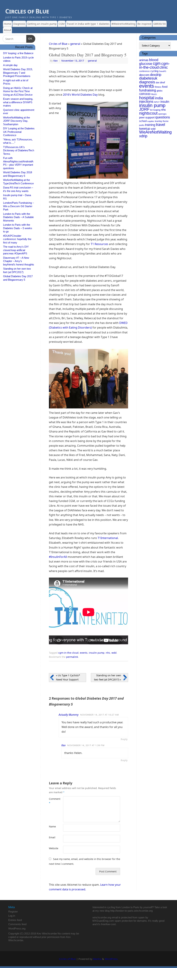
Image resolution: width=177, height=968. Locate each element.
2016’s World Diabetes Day (80, 94)
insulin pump (96, 652)
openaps (162, 114)
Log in (11, 915)
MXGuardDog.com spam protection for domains (119, 920)
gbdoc (160, 90)
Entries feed (15, 920)
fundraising (147, 90)
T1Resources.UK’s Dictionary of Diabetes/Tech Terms (18, 150)
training (150, 125)
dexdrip (155, 75)
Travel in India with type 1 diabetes (88, 23)
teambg (158, 121)
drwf (162, 82)
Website (52, 848)
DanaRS (162, 71)
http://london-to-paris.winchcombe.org (131, 910)
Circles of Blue (27, 11)
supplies (150, 121)
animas (143, 60)
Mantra (97, 959)
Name (52, 826)
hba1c (154, 94)
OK (29, 38)
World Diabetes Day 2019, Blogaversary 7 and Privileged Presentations (18, 72)
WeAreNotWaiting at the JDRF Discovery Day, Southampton (16, 121)
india (159, 98)
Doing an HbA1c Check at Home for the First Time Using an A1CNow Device (17, 91)
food (164, 86)
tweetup (144, 128)
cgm (157, 63)
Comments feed (17, 924)
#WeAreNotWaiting (123, 23)
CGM (62, 23)
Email (52, 837)
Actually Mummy (68, 715)
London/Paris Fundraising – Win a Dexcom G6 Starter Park (18, 206)
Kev (55, 60)
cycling (154, 71)
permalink (72, 656)
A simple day (10, 65)
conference (144, 71)
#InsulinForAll (58, 557)
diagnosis (147, 82)
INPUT (157, 102)
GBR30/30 (159, 23)
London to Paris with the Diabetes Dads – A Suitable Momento (18, 217)
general (75, 44)
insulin (164, 101)
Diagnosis (19, 23)
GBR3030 (144, 94)
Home (7, 23)
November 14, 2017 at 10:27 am (99, 714)
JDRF (144, 109)
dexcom (144, 75)
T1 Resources (99, 244)
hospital (146, 97)
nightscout (148, 113)
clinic (163, 67)
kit (151, 110)
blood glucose (148, 62)
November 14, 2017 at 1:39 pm (86, 745)
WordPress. (111, 959)
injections (146, 101)
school (143, 121)
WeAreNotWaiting (155, 132)
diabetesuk (148, 78)
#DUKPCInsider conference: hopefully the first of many (17, 239)
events (83, 652)
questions (162, 117)
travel (160, 124)
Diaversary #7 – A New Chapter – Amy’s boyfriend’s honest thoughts (18, 261)
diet (157, 82)
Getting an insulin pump (42, 23)
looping (156, 110)
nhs (108, 652)
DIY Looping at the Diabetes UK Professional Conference (19, 132)
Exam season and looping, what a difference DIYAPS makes (18, 102)
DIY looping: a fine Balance (18, 53)
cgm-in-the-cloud (68, 652)
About (7, 30)
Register (13, 911)
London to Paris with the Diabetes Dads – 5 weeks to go (17, 228)
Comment (52, 801)
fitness (158, 87)
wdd (114, 652)
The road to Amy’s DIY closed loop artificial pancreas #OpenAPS (16, 250)
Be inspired (144, 23)
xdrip (143, 136)
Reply (124, 739)
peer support (147, 117)
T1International (108, 538)
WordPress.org (16, 928)
